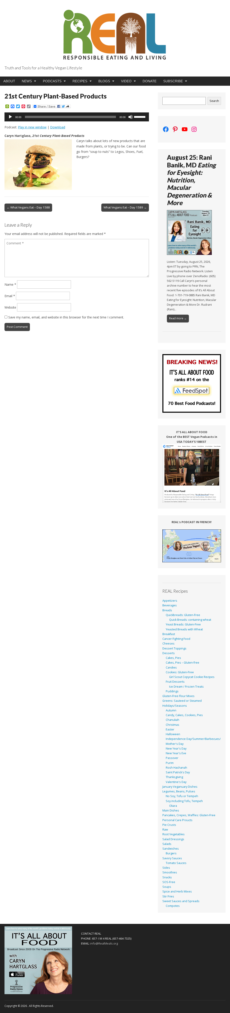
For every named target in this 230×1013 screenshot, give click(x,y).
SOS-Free (168, 882)
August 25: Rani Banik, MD (191, 179)
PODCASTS (52, 81)
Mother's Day (175, 744)
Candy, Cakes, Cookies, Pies (184, 715)
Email (9, 296)
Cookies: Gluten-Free (180, 672)
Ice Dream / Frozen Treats (186, 686)
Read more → (178, 318)
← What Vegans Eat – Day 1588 (28, 207)
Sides (166, 868)
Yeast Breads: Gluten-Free (183, 624)
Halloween (173, 734)
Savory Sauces (172, 858)
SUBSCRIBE (173, 81)
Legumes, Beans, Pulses (178, 791)
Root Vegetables (173, 834)
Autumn (171, 710)
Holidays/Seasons (174, 706)
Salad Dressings (173, 839)
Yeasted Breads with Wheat (184, 629)
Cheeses (168, 643)
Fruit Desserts (175, 682)
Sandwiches (170, 849)
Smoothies (169, 872)
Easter (170, 729)
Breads (167, 610)
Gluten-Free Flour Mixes (178, 696)
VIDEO (126, 81)
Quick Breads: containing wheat (190, 620)
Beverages (169, 605)
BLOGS (104, 81)
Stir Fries (168, 896)
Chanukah (172, 720)
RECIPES (80, 81)
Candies (171, 667)
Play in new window (32, 127)
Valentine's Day (176, 782)
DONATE (150, 81)
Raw (165, 829)
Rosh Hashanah (176, 768)
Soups (166, 887)
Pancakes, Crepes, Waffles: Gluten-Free (188, 815)
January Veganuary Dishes (179, 787)
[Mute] (130, 117)
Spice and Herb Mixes (177, 891)
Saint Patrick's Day (178, 772)
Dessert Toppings (174, 648)
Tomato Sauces (176, 863)
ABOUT (9, 81)
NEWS (27, 81)
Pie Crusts (169, 825)
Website (10, 307)
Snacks (167, 877)
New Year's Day (176, 748)
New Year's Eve (176, 753)
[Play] (10, 117)
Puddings (172, 691)
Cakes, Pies (173, 658)
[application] (76, 116)
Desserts (168, 653)
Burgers (171, 853)
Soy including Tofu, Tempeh (184, 801)
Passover (172, 758)
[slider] (140, 116)
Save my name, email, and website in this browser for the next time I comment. (66, 317)
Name (10, 284)
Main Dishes (170, 810)
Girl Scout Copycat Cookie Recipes (192, 677)
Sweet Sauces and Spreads (180, 901)
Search (214, 101)
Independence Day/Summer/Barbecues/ (193, 739)
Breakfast (168, 634)
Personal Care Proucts (177, 820)
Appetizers (169, 601)
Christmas (172, 725)
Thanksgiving (174, 777)
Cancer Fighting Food (176, 639)
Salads (166, 844)
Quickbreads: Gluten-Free (183, 615)
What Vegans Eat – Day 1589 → (125, 207)
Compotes (173, 906)
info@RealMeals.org (104, 943)
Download (57, 127)
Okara (173, 806)
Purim (170, 763)
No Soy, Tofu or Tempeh (182, 796)
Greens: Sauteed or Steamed (182, 701)
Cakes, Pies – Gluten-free (182, 662)
